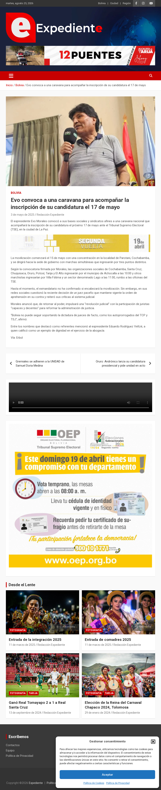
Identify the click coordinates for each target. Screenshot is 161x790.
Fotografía (18, 630)
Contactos (13, 745)
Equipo (10, 750)
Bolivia (102, 3)
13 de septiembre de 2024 (25, 712)
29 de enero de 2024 (97, 712)
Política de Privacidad (118, 783)
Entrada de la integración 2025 (35, 639)
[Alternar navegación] (11, 75)
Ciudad (114, 3)
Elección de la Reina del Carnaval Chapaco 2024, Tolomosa (113, 705)
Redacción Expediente (50, 214)
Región (127, 3)
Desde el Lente (22, 584)
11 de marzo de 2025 (22, 644)
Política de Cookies (93, 783)
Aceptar (107, 774)
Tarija (33, 693)
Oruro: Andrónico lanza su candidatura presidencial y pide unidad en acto (120, 363)
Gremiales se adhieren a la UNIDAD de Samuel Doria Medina (40, 363)
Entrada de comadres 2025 (108, 639)
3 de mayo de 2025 (22, 214)
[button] (153, 742)
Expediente (36, 783)
